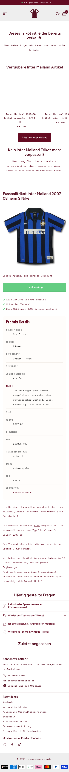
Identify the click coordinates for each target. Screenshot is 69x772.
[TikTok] (19, 744)
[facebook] (12, 744)
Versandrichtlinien (15, 707)
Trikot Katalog (5, 13)
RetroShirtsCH (22, 492)
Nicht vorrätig (35, 287)
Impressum (9, 716)
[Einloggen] (57, 13)
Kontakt (8, 702)
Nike (37, 525)
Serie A (13, 516)
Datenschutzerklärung (17, 726)
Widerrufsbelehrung (15, 721)
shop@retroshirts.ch (21, 680)
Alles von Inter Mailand (34, 137)
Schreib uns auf (25, 685)
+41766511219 (16, 675)
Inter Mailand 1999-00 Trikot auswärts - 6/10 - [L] (21, 118)
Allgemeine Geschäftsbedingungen (25, 711)
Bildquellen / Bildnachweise (22, 731)
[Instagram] (4, 744)
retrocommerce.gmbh (39, 759)
